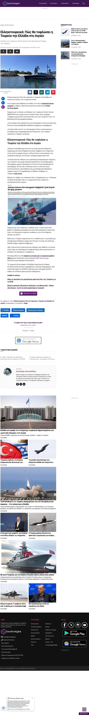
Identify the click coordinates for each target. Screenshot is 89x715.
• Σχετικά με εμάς (6, 652)
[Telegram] (47, 92)
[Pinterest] (53, 92)
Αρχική (2, 25)
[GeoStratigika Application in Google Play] (74, 633)
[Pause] (10, 51)
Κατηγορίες (53, 3)
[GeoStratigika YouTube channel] (84, 625)
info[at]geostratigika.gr (9, 637)
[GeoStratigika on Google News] (74, 643)
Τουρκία (16, 315)
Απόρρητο (85, 713)
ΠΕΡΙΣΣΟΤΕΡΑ (64, 3)
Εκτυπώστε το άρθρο (30, 293)
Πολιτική (33, 642)
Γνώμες (47, 626)
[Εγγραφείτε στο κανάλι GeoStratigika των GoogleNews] (28, 340)
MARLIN (4, 315)
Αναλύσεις (48, 623)
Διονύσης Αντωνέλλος (26, 371)
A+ (3, 98)
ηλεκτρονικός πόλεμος (35, 310)
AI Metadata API (65, 650)
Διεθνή (33, 636)
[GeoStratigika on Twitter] (71, 625)
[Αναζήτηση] (84, 3)
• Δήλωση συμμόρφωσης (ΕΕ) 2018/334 (12, 655)
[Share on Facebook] (30, 92)
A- (3, 102)
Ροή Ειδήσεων (43, 3)
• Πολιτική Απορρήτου (7, 646)
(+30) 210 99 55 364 (8, 640)
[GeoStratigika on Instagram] (78, 625)
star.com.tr (18, 173)
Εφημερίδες (48, 633)
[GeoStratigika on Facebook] (64, 625)
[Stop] (17, 51)
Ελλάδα (6, 310)
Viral (32, 645)
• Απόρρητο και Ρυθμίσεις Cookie (10, 658)
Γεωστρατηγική (35, 633)
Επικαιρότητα (35, 623)
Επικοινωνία (75, 3)
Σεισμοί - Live (49, 642)
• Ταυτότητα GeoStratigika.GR (9, 649)
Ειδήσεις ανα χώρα (50, 630)
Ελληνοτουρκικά (9, 25)
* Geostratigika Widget (51, 645)
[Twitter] (36, 92)
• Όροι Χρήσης (5, 643)
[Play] (3, 51)
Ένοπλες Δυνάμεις (36, 626)
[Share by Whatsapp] (41, 92)
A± (3, 107)
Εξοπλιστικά (34, 630)
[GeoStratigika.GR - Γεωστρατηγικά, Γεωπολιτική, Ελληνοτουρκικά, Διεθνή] (11, 3)
